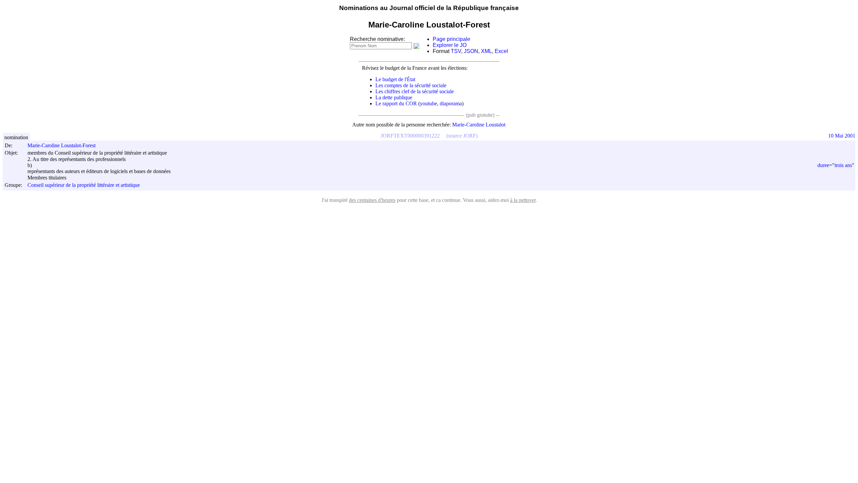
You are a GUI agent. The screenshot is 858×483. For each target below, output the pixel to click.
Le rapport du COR (396, 103)
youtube (428, 103)
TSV (456, 51)
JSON (471, 51)
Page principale (451, 39)
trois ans (843, 165)
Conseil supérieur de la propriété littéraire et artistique (83, 185)
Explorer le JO (450, 45)
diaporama (451, 103)
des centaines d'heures (372, 200)
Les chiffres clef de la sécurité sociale (414, 91)
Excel (501, 51)
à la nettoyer (523, 200)
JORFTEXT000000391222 (410, 136)
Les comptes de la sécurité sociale (410, 85)
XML (486, 51)
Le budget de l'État (395, 79)
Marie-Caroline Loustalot (478, 124)
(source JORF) (462, 136)
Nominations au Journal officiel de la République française (429, 7)
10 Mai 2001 (841, 136)
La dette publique (393, 97)
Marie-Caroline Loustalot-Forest (61, 145)
